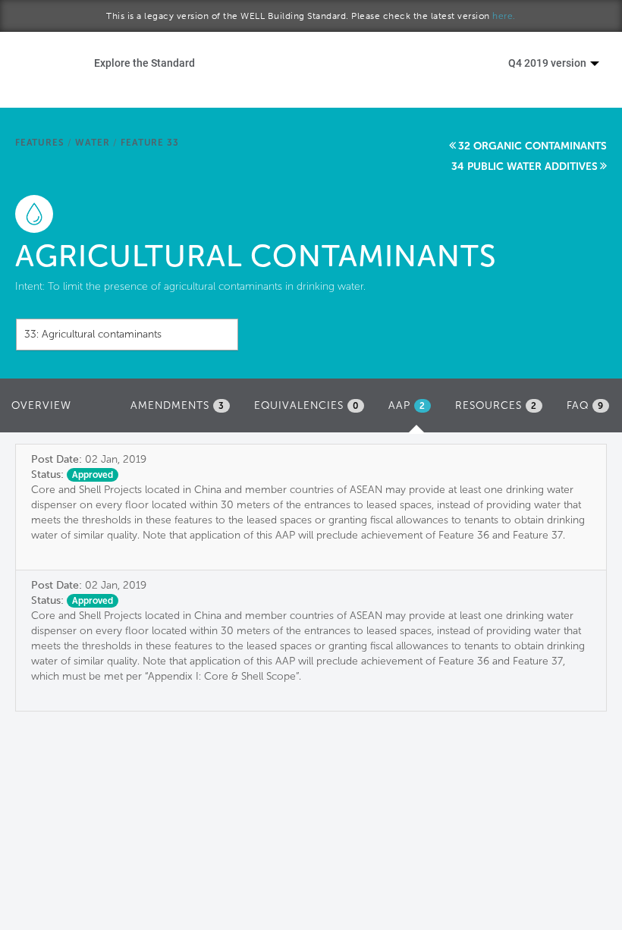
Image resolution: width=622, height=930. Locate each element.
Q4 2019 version (548, 62)
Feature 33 (149, 142)
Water (92, 142)
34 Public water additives (524, 166)
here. (504, 16)
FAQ (585, 405)
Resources (496, 405)
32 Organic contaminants (532, 146)
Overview (41, 405)
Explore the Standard (144, 62)
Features (39, 142)
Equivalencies (306, 405)
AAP (413, 410)
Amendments (177, 405)
